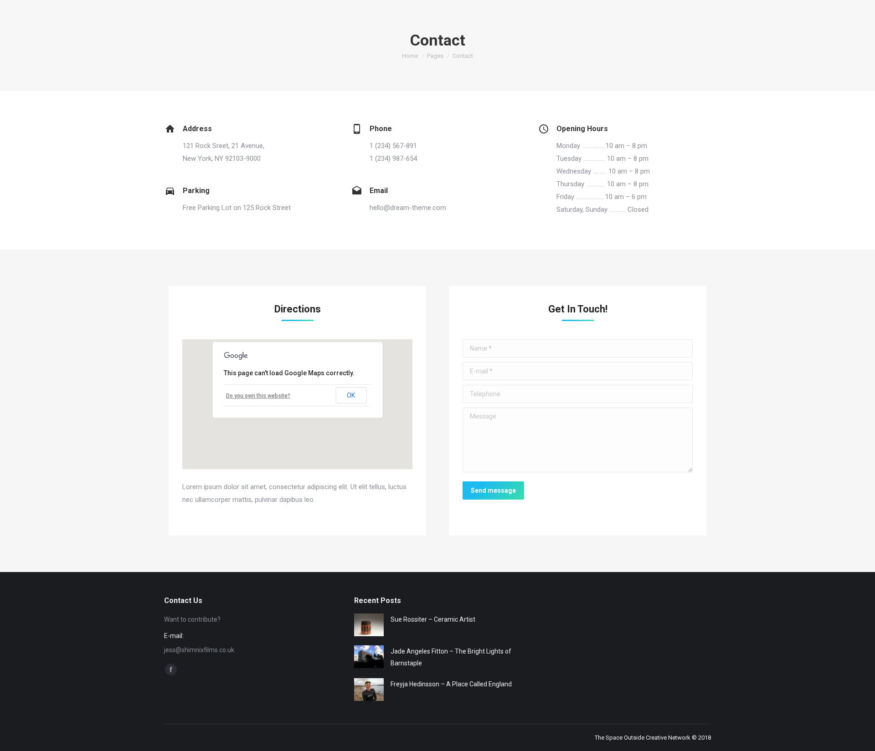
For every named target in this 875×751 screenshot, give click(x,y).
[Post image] (369, 624)
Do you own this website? (258, 396)
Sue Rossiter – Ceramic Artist (433, 619)
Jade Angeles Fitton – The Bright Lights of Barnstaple (451, 657)
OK (351, 395)
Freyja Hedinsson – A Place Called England (451, 684)
